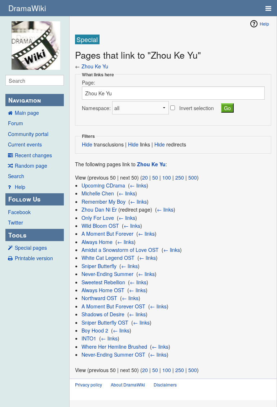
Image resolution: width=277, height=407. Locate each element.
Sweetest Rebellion (103, 282)
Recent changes (33, 155)
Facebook (19, 212)
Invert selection (196, 108)
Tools (17, 235)
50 (155, 177)
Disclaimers (165, 384)
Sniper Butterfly (99, 266)
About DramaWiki (128, 384)
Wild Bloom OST (100, 225)
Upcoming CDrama (103, 185)
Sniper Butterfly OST (105, 322)
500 (192, 177)
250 (179, 177)
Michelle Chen (98, 193)
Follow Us (24, 199)
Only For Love (98, 217)
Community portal (28, 133)
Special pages (31, 247)
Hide (87, 144)
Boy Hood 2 (95, 330)
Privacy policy (88, 384)
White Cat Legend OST (108, 257)
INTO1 (89, 338)
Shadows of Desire (103, 314)
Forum (15, 123)
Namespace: (96, 108)
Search (16, 176)
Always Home (97, 241)
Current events (25, 144)
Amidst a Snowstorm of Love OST (120, 249)
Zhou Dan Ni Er (99, 209)
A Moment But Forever (107, 233)
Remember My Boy (104, 201)
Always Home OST (103, 290)
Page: (88, 82)
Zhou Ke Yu (95, 66)
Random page (31, 165)
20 (145, 177)
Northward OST (99, 298)
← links (138, 185)
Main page (27, 112)
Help (20, 186)
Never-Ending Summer (107, 273)
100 (166, 177)
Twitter (15, 222)
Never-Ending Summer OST (113, 354)
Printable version (34, 258)
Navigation (24, 100)
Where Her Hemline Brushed (114, 346)
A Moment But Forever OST (113, 306)
